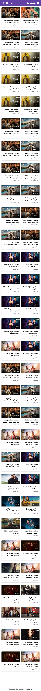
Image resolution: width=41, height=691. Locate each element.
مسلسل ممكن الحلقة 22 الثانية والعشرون (30, 265)
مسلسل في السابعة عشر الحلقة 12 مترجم (31, 43)
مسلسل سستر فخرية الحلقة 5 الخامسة (31, 532)
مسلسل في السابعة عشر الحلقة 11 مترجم (31, 132)
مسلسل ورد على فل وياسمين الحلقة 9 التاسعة (12, 644)
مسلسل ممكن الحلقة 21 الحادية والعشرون (11, 265)
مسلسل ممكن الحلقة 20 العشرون (30, 288)
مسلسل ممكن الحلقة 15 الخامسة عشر (11, 332)
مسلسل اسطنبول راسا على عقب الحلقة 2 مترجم (11, 399)
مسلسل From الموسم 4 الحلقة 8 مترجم (30, 88)
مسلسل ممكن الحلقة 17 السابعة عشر (11, 310)
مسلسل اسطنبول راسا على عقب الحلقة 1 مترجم (11, 421)
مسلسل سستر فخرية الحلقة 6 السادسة (12, 510)
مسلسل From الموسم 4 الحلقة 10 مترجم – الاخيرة (30, 66)
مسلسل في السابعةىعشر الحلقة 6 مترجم (11, 244)
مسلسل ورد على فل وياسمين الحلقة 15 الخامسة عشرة (12, 355)
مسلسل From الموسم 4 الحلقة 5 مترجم (11, 110)
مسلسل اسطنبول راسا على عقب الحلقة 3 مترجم (11, 376)
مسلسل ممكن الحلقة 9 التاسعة (11, 665)
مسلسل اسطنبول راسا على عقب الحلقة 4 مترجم (30, 243)
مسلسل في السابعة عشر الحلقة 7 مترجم (12, 199)
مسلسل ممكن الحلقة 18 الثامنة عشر (30, 310)
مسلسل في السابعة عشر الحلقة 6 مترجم (12, 221)
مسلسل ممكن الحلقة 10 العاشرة (11, 598)
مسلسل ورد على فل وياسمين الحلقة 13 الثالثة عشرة (31, 444)
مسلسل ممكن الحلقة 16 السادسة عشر (30, 332)
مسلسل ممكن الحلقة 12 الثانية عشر (30, 487)
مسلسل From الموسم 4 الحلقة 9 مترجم (11, 65)
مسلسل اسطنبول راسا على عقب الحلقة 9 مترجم (11, 43)
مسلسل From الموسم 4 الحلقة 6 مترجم (30, 110)
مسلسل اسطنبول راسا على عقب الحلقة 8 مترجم (11, 132)
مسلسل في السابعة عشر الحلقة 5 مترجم (31, 399)
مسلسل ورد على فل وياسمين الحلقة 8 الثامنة (31, 666)
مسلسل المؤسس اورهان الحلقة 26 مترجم (11, 576)
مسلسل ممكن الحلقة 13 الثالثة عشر (30, 465)
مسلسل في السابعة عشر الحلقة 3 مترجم (12, 465)
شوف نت (31, 3)
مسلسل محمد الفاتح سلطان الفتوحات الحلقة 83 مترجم (30, 644)
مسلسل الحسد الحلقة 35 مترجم (12, 621)
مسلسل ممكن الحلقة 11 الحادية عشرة (30, 554)
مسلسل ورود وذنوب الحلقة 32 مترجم (12, 487)
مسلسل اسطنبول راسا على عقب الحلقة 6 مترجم (11, 176)
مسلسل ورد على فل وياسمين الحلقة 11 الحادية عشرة (12, 555)
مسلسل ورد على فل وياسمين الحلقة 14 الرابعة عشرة (31, 377)
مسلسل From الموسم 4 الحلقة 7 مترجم (11, 88)
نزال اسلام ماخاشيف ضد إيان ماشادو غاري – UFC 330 (30, 22)
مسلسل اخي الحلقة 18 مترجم (31, 621)
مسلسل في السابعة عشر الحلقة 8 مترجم (31, 199)
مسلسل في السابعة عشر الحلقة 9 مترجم (31, 176)
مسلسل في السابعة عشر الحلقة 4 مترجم (31, 421)
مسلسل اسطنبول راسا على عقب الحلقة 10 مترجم (11, 22)
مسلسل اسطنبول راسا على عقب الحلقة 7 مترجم (11, 154)
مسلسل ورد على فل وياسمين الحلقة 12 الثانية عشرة (12, 444)
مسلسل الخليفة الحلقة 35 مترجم (11, 532)
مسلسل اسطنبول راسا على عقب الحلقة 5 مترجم (30, 221)
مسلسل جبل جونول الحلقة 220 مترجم (32, 510)
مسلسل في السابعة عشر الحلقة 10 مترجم (31, 154)
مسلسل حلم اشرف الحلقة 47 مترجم (32, 598)
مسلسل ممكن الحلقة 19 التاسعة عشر (11, 288)
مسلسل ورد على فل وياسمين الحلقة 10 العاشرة (31, 577)
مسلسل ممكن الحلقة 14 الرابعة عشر (30, 354)
